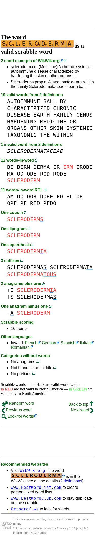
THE (45, 135)
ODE (32, 174)
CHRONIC (64, 108)
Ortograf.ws (25, 509)
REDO (49, 203)
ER (56, 167)
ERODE (84, 167)
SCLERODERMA (27, 267)
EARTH (41, 115)
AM (10, 196)
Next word (80, 410)
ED (59, 196)
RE (23, 203)
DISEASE (18, 115)
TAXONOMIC (22, 135)
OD (20, 174)
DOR (32, 196)
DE (10, 167)
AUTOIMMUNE (23, 101)
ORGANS (17, 128)
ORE (12, 203)
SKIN (56, 128)
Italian (85, 343)
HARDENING (22, 121)
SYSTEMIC (79, 128)
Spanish (68, 343)
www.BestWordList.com (36, 487)
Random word (21, 403)
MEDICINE (53, 121)
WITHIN (63, 135)
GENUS (84, 115)
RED (35, 203)
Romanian (20, 347)
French (31, 343)
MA (10, 174)
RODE (59, 174)
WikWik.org (49, 61)
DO (20, 196)
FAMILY (63, 115)
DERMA (41, 167)
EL (69, 196)
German (49, 343)
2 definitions (71, 481)
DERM (23, 167)
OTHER (38, 128)
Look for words (20, 416)
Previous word (18, 410)
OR (73, 121)
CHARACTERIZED (28, 108)
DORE (46, 196)
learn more (63, 519)
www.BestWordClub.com (36, 498)
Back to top (78, 404)
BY (63, 101)
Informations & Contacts (29, 533)
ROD (45, 174)
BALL (49, 101)
